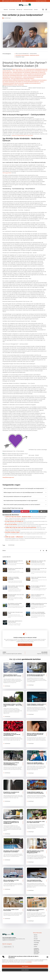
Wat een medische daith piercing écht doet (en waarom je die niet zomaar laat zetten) (35, 734)
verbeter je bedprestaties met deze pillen (22, 135)
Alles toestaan (25, 966)
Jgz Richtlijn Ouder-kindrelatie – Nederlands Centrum (27, 55)
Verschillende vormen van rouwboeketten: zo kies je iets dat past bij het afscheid (11, 734)
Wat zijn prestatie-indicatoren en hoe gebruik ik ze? (25, 496)
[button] (47, 957)
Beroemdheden (37, 940)
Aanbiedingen (7, 18)
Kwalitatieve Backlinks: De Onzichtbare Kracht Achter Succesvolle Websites (36, 951)
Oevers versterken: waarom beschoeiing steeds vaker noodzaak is (12, 675)
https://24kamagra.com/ (8, 477)
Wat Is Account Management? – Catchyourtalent (26, 53)
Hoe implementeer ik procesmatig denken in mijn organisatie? (25, 500)
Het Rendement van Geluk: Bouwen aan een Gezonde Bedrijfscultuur (36, 675)
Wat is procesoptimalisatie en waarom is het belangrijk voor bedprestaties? (25, 488)
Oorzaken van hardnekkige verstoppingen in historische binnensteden (13, 578)
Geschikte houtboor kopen (12, 532)
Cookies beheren (25, 969)
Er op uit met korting (11, 524)
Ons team (36, 938)
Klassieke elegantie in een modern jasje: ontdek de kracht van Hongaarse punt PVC (35, 851)
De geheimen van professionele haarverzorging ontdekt (11, 793)
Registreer (36, 944)
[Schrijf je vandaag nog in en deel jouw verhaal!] (25, 633)
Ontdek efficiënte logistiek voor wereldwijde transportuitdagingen (35, 793)
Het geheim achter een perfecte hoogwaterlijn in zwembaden (11, 851)
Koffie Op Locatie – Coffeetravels (14, 536)
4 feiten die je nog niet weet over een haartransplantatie (20, 527)
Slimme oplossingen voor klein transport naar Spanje (11, 881)
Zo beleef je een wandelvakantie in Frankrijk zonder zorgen (35, 910)
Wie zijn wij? (19, 9)
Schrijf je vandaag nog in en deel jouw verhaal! (25, 637)
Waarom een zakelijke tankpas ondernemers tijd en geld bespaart (35, 763)
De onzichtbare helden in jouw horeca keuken (11, 910)
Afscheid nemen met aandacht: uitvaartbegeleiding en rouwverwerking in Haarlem (11, 763)
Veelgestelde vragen (20, 56)
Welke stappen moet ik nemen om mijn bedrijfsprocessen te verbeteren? (25, 492)
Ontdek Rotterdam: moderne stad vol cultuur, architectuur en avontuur (36, 704)
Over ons (35, 936)
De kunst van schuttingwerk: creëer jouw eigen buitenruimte (36, 822)
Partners (6, 9)
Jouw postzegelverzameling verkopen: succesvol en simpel (34, 881)
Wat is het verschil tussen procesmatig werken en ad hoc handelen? (25, 504)
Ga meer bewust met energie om (14, 521)
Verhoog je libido (7, 172)
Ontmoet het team (28, 9)
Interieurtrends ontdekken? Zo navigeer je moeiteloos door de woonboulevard (11, 822)
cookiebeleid (28, 962)
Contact (36, 9)
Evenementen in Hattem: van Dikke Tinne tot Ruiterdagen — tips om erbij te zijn (12, 705)
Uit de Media (12, 9)
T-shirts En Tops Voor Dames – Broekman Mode (18, 516)
